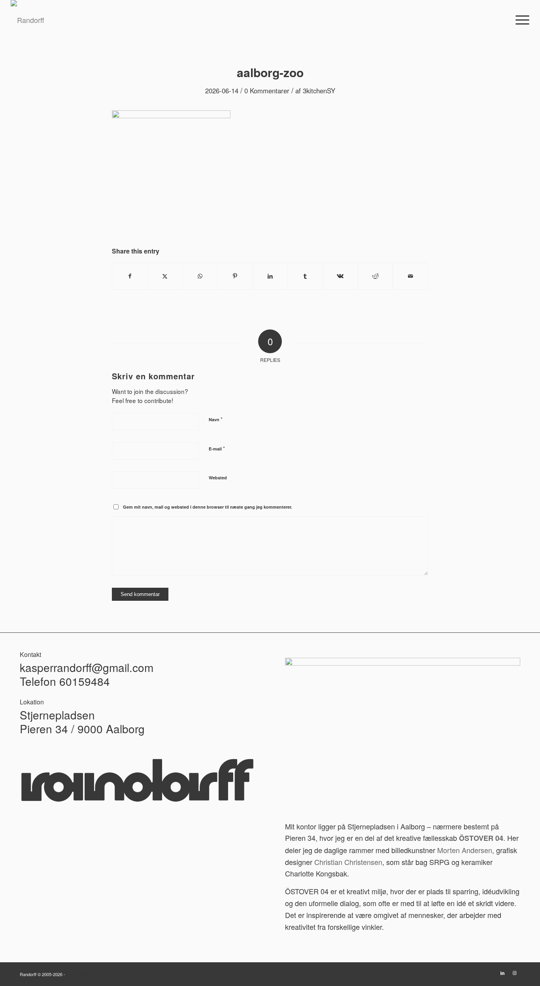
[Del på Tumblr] (305, 276)
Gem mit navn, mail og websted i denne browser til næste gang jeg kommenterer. (207, 507)
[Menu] (519, 20)
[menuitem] (519, 20)
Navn (216, 419)
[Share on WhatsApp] (200, 276)
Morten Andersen (464, 850)
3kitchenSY (319, 90)
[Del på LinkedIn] (270, 276)
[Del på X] (165, 276)
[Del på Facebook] (129, 276)
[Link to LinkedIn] (502, 972)
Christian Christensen (348, 862)
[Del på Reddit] (375, 276)
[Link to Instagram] (514, 972)
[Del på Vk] (340, 276)
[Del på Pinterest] (235, 276)
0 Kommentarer (266, 90)
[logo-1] (27, 20)
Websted (218, 478)
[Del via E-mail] (410, 276)
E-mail (217, 448)
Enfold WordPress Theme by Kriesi (100, 974)
